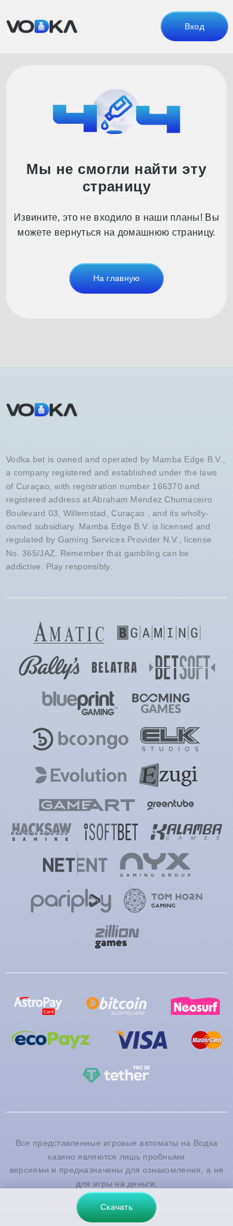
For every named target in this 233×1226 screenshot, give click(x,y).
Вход (194, 26)
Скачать (116, 1207)
